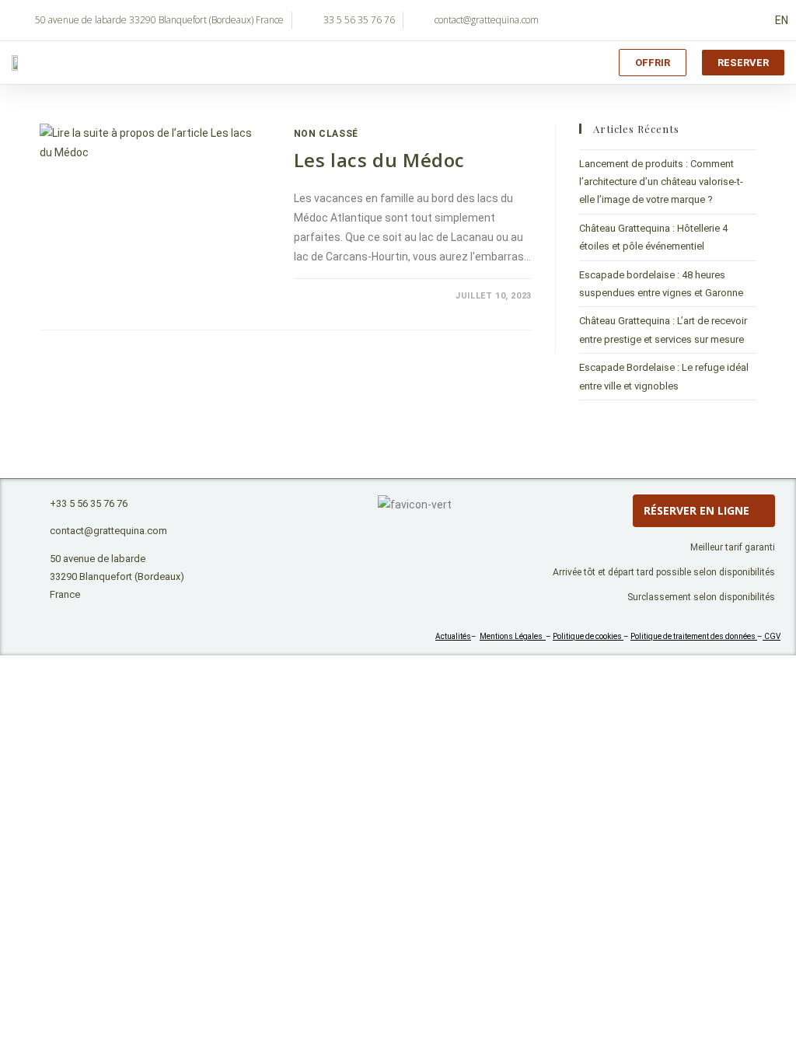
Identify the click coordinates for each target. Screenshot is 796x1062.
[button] (580, 62)
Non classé (326, 133)
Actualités (453, 636)
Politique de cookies (588, 636)
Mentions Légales (513, 636)
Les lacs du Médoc (379, 160)
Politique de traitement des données (693, 636)
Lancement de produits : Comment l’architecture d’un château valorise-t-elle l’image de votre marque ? (661, 182)
